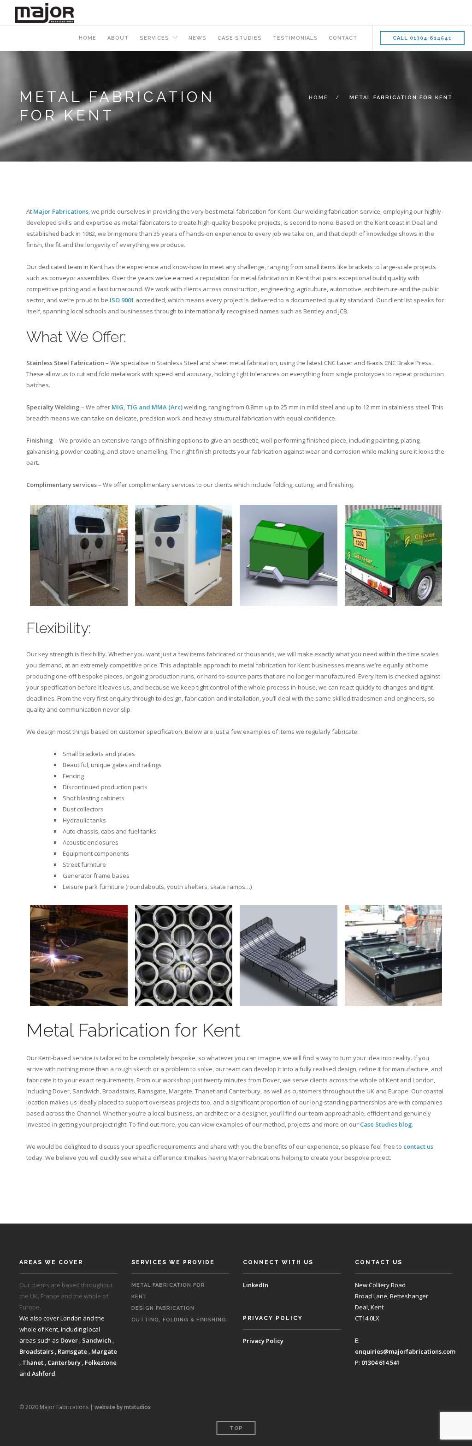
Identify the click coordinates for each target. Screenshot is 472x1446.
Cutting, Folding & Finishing (178, 1320)
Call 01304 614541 (422, 38)
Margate (104, 1351)
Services (154, 38)
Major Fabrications (60, 211)
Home (87, 38)
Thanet (32, 1362)
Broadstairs (36, 1351)
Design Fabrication (163, 1308)
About (118, 38)
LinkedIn (255, 1285)
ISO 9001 (122, 300)
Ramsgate (72, 1351)
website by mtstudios (122, 1407)
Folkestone (101, 1362)
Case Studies (240, 38)
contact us (418, 1146)
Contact (343, 38)
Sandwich (96, 1340)
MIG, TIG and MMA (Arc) (147, 407)
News (197, 38)
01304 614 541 (380, 1362)
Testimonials (295, 38)
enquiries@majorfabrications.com (405, 1351)
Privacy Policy (263, 1341)
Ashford (43, 1373)
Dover (69, 1340)
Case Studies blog (386, 1124)
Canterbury (64, 1362)
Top (236, 1428)
